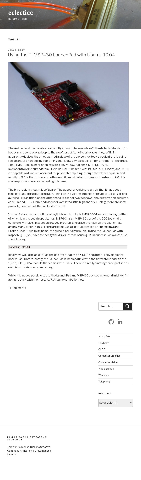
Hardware (103, 343)
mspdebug (110, 214)
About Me (104, 336)
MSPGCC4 (90, 214)
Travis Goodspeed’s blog (37, 267)
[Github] (111, 322)
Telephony (104, 381)
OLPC (101, 349)
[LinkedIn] (120, 322)
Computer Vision (108, 362)
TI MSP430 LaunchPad (29, 165)
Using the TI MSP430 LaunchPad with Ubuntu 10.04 (61, 54)
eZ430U (83, 255)
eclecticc (20, 12)
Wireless (103, 375)
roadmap (14, 181)
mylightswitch (61, 214)
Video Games (106, 368)
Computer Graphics (109, 355)
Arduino (19, 148)
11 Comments (17, 288)
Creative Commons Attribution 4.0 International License (29, 450)
